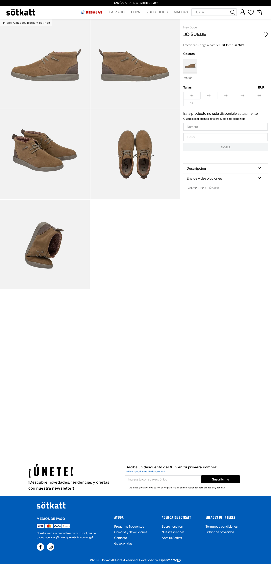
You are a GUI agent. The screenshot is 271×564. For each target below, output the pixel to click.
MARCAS (181, 12)
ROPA (135, 12)
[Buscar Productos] (233, 12)
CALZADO (117, 12)
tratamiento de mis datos (154, 487)
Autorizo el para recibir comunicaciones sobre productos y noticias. (177, 487)
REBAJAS (94, 12)
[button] (92, 12)
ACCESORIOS (157, 12)
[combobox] (214, 12)
